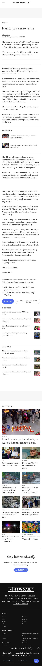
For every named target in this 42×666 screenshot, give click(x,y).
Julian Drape (6, 35)
